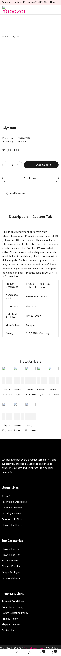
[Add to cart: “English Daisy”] (50, 381)
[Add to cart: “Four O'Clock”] (3, 381)
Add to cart (43, 164)
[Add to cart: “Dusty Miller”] (27, 416)
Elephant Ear (7, 425)
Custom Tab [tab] (42, 216)
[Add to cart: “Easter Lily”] (15, 416)
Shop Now (49, 2)
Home (5, 36)
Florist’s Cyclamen (19, 389)
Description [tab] (18, 216)
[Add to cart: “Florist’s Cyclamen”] (15, 381)
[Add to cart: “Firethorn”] (38, 381)
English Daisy (54, 389)
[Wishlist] (14, 193)
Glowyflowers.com (34, 648)
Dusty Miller (30, 425)
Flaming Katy (30, 389)
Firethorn (42, 389)
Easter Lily (19, 425)
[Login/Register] (30, 653)
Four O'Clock (7, 389)
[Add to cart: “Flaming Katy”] (27, 381)
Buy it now (30, 178)
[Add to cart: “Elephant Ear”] (3, 416)
